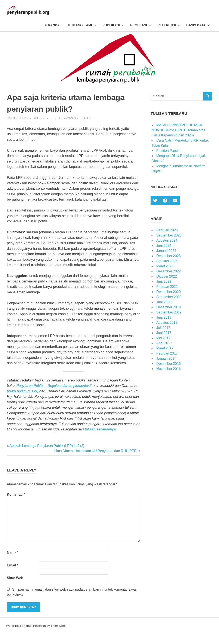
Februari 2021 (167, 286)
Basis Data (196, 25)
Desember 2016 (168, 363)
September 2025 (169, 235)
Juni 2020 (163, 302)
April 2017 (164, 343)
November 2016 (168, 369)
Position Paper (167, 150)
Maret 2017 (164, 348)
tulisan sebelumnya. (101, 429)
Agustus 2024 (166, 240)
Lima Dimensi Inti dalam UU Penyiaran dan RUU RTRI (96, 451)
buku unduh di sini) (23, 391)
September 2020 (169, 297)
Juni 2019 (163, 317)
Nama (12, 552)
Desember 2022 (168, 271)
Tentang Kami (79, 25)
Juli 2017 (163, 328)
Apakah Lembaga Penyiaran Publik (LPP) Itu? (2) (46, 446)
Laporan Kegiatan (76, 118)
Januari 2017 (166, 358)
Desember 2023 (168, 256)
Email (12, 565)
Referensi (166, 25)
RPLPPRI (39, 118)
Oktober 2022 (166, 276)
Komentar (16, 494)
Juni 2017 (163, 333)
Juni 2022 (163, 281)
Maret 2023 (164, 266)
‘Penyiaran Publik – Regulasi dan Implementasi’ (54, 386)
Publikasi (111, 25)
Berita (56, 118)
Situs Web (15, 578)
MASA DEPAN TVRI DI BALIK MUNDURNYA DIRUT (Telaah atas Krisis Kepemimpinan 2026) (178, 130)
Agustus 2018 (166, 322)
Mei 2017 (163, 338)
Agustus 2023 (166, 261)
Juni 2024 (163, 245)
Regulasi (138, 25)
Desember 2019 (168, 307)
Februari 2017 (167, 353)
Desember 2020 (168, 292)
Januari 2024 (166, 251)
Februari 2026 (167, 230)
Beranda (51, 25)
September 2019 (169, 312)
